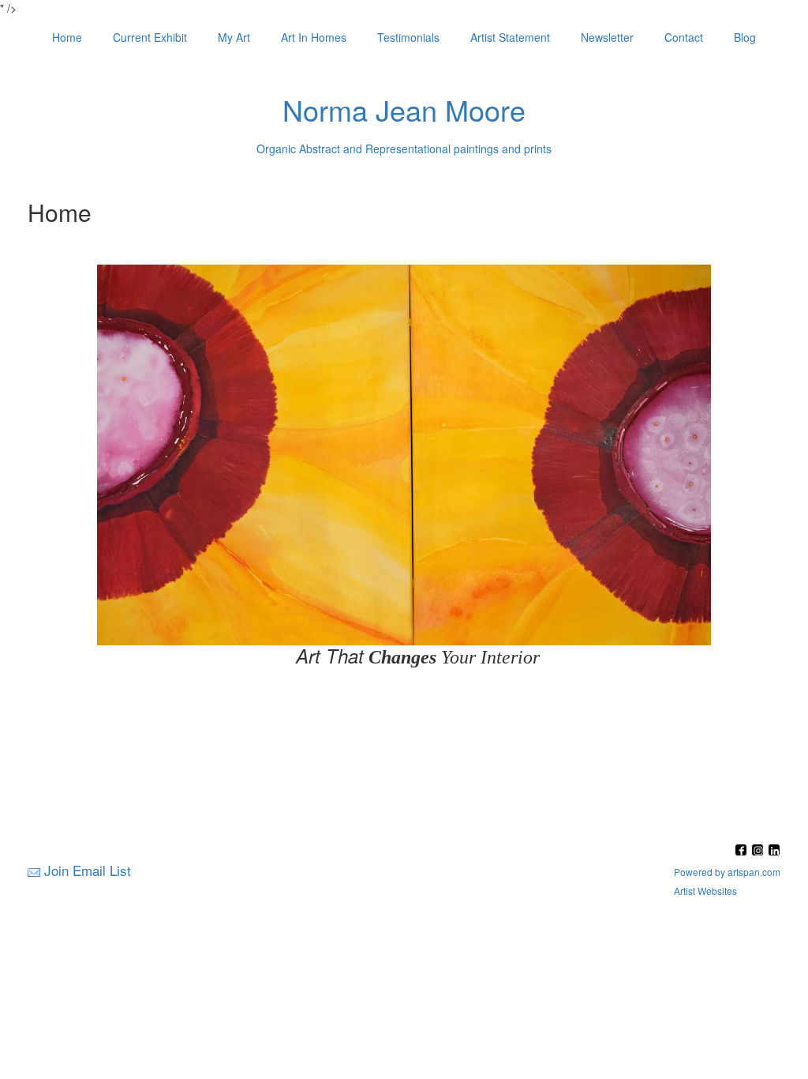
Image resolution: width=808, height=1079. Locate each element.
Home (67, 37)
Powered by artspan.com (727, 871)
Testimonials (408, 37)
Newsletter (607, 37)
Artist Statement (510, 37)
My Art (234, 37)
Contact (683, 37)
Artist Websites (705, 890)
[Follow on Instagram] (759, 851)
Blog (745, 37)
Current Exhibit (150, 37)
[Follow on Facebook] (743, 851)
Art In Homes (313, 37)
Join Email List (87, 870)
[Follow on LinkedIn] (774, 851)
